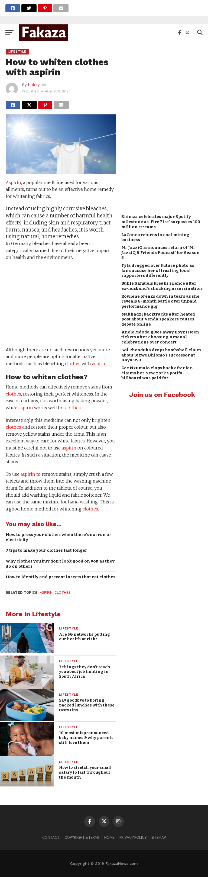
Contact (51, 837)
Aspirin (13, 182)
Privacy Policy (133, 837)
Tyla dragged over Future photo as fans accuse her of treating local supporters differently (157, 270)
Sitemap (158, 837)
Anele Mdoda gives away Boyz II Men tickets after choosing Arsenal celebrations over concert (160, 337)
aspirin (99, 363)
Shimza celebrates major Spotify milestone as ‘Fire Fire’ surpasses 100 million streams (160, 221)
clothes (72, 363)
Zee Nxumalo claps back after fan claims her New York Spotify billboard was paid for (157, 372)
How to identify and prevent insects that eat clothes (60, 576)
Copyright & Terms (81, 837)
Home (109, 837)
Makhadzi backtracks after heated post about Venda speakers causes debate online (158, 319)
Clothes (62, 592)
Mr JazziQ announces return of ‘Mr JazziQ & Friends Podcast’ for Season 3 (160, 252)
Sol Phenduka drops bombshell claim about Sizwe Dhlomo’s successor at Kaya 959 (161, 355)
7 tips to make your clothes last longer (46, 550)
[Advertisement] (60, 304)
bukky (34, 84)
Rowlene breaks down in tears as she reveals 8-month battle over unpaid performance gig (160, 301)
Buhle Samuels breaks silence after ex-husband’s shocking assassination (161, 286)
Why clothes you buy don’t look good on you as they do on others (60, 564)
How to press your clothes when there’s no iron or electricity (58, 537)
